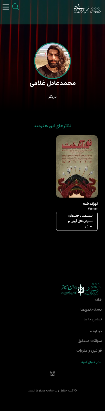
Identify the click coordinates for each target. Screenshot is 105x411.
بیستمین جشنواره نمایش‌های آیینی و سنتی (80, 221)
